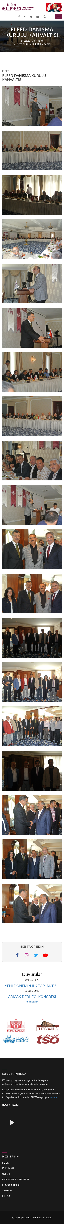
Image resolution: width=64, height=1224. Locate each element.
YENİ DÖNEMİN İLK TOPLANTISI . (32, 986)
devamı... (54, 1097)
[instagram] (25, 17)
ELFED (5, 1163)
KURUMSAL (8, 1168)
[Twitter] (31, 17)
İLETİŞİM (6, 1196)
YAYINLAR (7, 1191)
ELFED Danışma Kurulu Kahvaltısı (33, 44)
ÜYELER (6, 1174)
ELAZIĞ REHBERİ (10, 1185)
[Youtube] (37, 17)
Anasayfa (26, 41)
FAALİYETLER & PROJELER (15, 1179)
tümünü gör (32, 1002)
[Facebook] (19, 17)
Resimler (38, 41)
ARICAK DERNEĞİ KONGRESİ (32, 997)
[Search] (44, 17)
